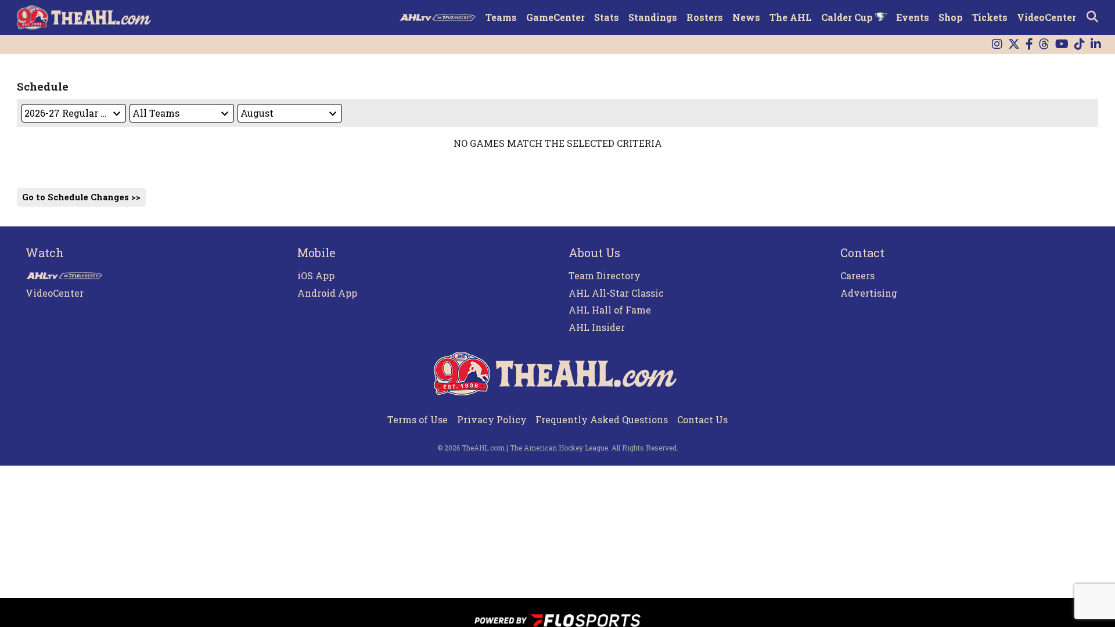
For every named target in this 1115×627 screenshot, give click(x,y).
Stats (606, 17)
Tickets (990, 17)
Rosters (704, 17)
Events (912, 17)
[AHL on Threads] (1044, 44)
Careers (857, 275)
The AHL (790, 17)
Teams (501, 17)
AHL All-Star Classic (616, 293)
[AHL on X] (1014, 44)
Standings (652, 17)
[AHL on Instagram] (997, 44)
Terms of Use (417, 419)
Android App (327, 293)
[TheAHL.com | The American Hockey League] (85, 17)
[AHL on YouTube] (1062, 44)
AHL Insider (597, 327)
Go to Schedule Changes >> (81, 197)
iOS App (315, 275)
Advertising (868, 293)
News (746, 17)
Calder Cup (848, 17)
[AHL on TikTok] (1079, 44)
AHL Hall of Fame (610, 310)
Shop (950, 17)
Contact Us (702, 419)
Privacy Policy (492, 419)
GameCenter (555, 17)
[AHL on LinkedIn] (1096, 44)
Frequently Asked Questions (601, 419)
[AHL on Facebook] (1029, 44)
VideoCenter (1046, 17)
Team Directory (605, 275)
